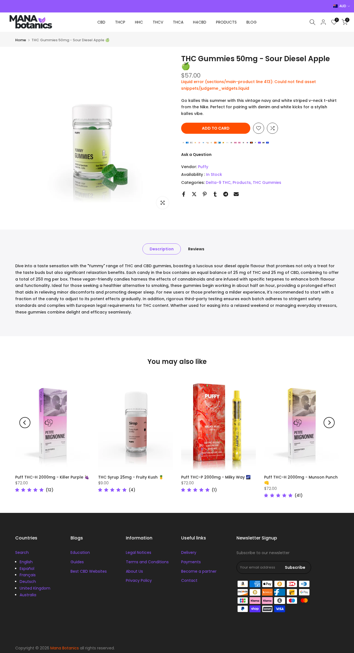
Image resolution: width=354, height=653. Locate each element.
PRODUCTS (226, 22)
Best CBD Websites (89, 571)
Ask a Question (196, 154)
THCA (178, 22)
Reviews (196, 249)
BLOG (251, 22)
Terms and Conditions (147, 562)
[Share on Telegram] (225, 194)
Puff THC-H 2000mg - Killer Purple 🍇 (52, 477)
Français (28, 575)
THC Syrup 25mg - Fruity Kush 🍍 (130, 477)
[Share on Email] (236, 194)
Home (20, 40)
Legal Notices (138, 552)
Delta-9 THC (218, 182)
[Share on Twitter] (194, 194)
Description (162, 249)
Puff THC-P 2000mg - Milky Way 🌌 (216, 477)
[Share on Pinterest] (204, 194)
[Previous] (24, 422)
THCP (120, 22)
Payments (191, 562)
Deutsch (28, 581)
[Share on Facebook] (183, 194)
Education (80, 552)
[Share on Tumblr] (215, 194)
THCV (158, 22)
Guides (77, 562)
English (26, 562)
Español (27, 568)
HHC (139, 22)
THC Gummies (267, 182)
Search (22, 552)
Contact (189, 580)
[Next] (329, 422)
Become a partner (199, 571)
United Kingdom (35, 588)
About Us (134, 571)
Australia (28, 595)
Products (242, 182)
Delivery (188, 552)
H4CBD (199, 22)
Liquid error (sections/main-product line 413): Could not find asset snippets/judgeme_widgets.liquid (248, 85)
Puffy (203, 166)
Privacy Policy (139, 580)
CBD (101, 22)
